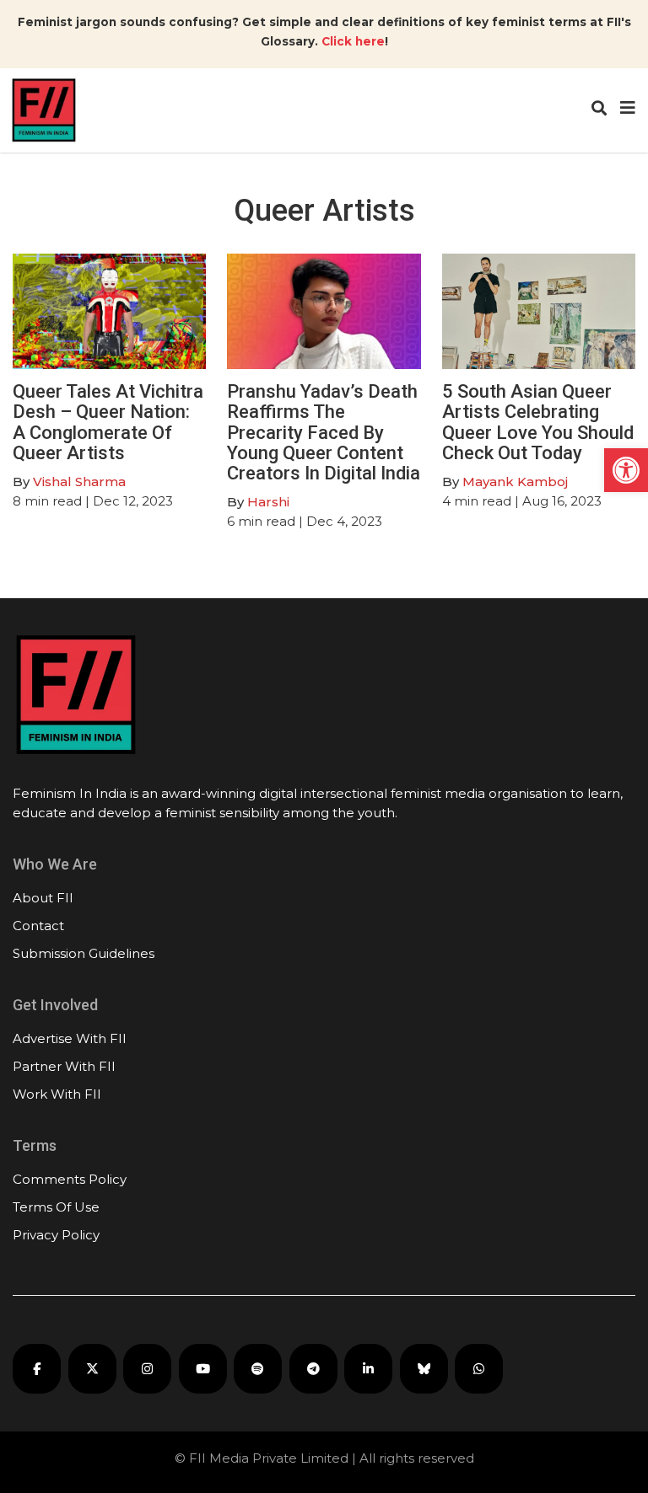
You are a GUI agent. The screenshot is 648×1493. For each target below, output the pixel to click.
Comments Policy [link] (70, 1179)
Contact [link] (38, 926)
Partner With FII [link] (64, 1066)
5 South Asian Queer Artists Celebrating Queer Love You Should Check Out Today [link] (538, 422)
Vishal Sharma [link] (79, 482)
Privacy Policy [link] (56, 1235)
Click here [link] (353, 41)
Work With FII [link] (57, 1094)
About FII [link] (43, 898)
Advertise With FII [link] (70, 1038)
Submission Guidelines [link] (83, 953)
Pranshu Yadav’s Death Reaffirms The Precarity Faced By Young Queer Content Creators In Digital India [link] (323, 432)
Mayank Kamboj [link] (515, 482)
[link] (626, 470)
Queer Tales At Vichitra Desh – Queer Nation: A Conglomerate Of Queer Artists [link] (108, 422)
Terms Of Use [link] (56, 1207)
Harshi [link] (268, 502)
